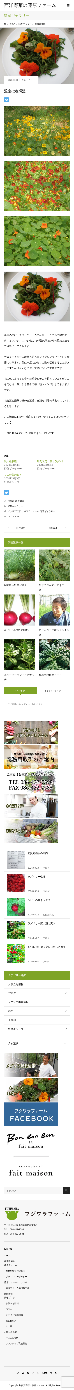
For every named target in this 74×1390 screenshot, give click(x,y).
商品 (10, 1011)
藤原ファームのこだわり (16, 1282)
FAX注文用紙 (12, 1337)
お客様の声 (11, 1320)
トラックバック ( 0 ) (53, 690)
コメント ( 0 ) (20, 690)
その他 (9, 1326)
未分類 (12, 1020)
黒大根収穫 (10, 461)
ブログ (12, 993)
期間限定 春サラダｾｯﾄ (50, 461)
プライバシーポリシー (16, 1276)
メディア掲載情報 (18, 1002)
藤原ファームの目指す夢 (17, 1287)
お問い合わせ (10, 1332)
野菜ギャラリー (28, 80)
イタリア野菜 (14, 511)
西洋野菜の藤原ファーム (30, 5)
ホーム (7, 1255)
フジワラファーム (30, 511)
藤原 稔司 (19, 501)
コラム (9, 1309)
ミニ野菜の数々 (13, 474)
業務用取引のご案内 (15, 1270)
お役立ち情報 (15, 984)
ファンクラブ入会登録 (16, 1343)
